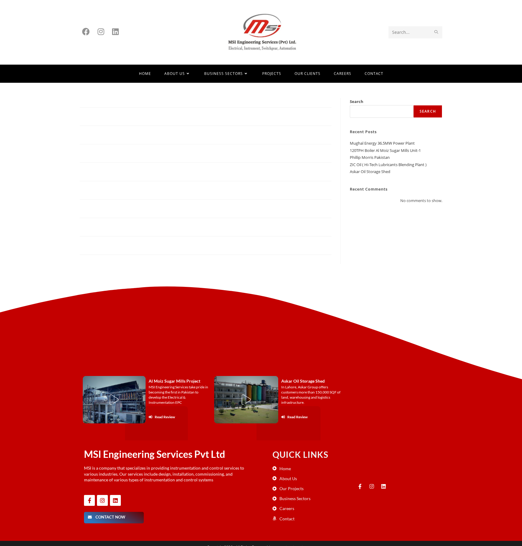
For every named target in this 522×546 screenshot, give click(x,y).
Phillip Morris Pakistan (370, 157)
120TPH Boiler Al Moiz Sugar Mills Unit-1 (385, 150)
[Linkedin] (115, 500)
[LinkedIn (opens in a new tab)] (115, 31)
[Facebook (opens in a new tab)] (86, 31)
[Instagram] (102, 500)
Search (356, 101)
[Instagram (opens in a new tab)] (101, 31)
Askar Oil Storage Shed (370, 171)
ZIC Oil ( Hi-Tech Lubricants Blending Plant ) (388, 164)
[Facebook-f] (89, 500)
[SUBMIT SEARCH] (436, 32)
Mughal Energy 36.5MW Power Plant (382, 143)
